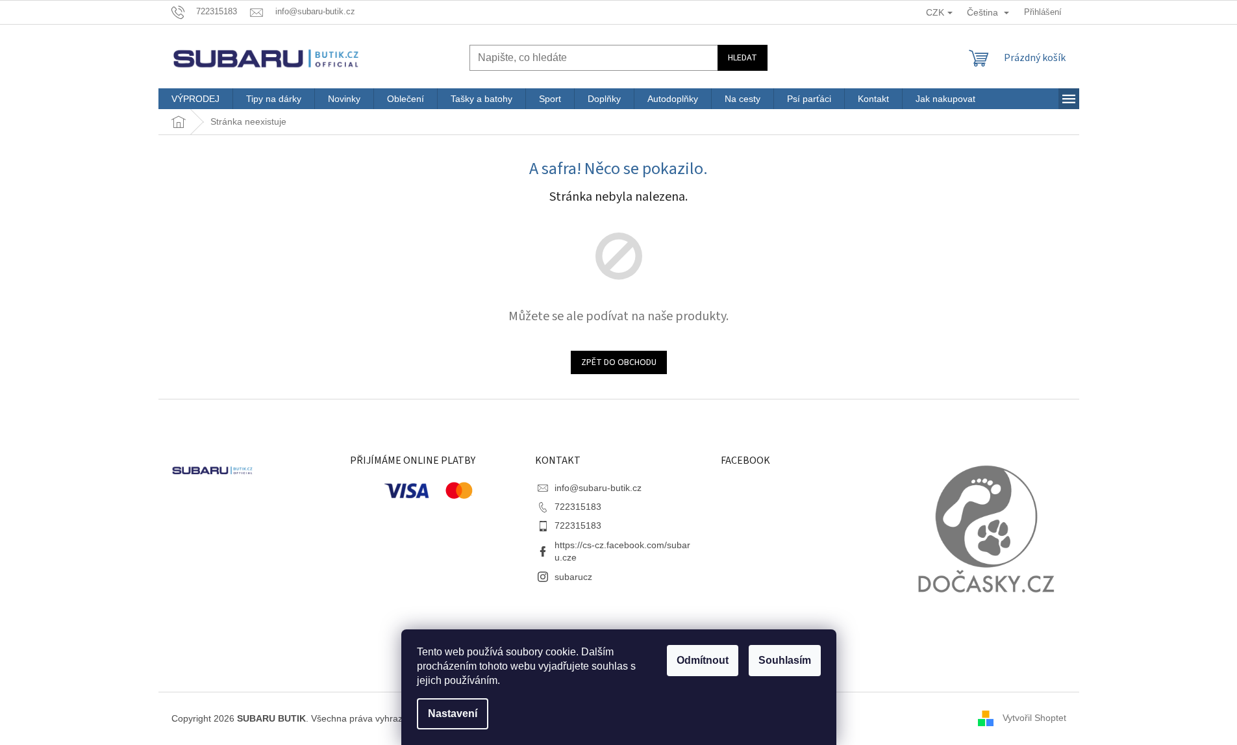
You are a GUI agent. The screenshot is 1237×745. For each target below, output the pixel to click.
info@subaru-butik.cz (598, 488)
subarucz (573, 577)
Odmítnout (703, 660)
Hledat (742, 57)
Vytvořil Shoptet (1034, 718)
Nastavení (452, 713)
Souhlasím (784, 660)
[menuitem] (195, 98)
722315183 (578, 506)
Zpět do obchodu (618, 362)
